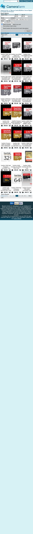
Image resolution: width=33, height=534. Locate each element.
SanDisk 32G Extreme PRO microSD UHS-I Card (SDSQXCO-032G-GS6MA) (6, 190)
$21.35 (27, 59)
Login (31, 1)
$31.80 (16, 103)
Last (2, 36)
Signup (26, 1)
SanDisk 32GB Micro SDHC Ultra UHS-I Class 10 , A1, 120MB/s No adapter (6, 100)
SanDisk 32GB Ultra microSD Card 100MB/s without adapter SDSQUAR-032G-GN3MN (6, 57)
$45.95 (6, 192)
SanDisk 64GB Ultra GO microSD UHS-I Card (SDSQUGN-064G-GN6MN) (27, 100)
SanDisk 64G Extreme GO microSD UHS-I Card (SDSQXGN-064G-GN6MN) (16, 146)
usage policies (17, 218)
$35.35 (16, 125)
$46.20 (16, 192)
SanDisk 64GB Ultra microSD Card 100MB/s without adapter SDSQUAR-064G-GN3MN (27, 79)
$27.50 (16, 81)
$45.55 (27, 170)
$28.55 (6, 103)
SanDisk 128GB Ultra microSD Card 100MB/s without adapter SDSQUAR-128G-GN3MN (27, 123)
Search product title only (15, 28)
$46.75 (27, 192)
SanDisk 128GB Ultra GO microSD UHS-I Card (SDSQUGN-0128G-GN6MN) (27, 145)
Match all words (7, 24)
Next (30, 34)
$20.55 (16, 59)
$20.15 (6, 59)
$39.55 (6, 147)
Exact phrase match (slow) (9, 26)
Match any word (17, 24)
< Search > (28, 31)
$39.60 (16, 147)
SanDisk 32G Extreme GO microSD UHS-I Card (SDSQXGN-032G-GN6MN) (6, 123)
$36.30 (27, 125)
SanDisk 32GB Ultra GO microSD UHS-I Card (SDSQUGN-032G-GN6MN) (16, 78)
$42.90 (6, 170)
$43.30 (16, 170)
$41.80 (27, 147)
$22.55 (6, 81)
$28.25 (27, 81)
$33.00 (27, 103)
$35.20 (6, 125)
